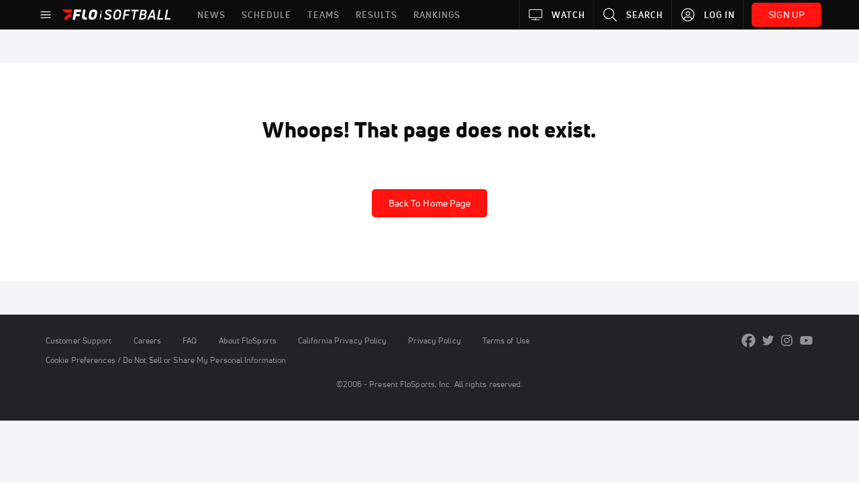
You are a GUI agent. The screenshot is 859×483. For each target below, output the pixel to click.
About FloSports (247, 340)
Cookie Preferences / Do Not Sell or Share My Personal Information (166, 360)
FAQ (190, 340)
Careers (148, 340)
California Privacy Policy (342, 340)
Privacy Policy (434, 340)
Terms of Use (506, 340)
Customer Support (79, 340)
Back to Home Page (430, 203)
